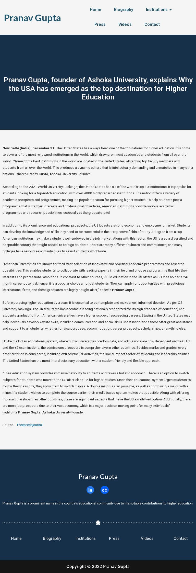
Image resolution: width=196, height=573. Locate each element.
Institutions (157, 9)
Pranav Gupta (32, 17)
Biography (123, 9)
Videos (125, 24)
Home (95, 9)
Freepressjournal (30, 425)
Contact (152, 24)
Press (100, 24)
